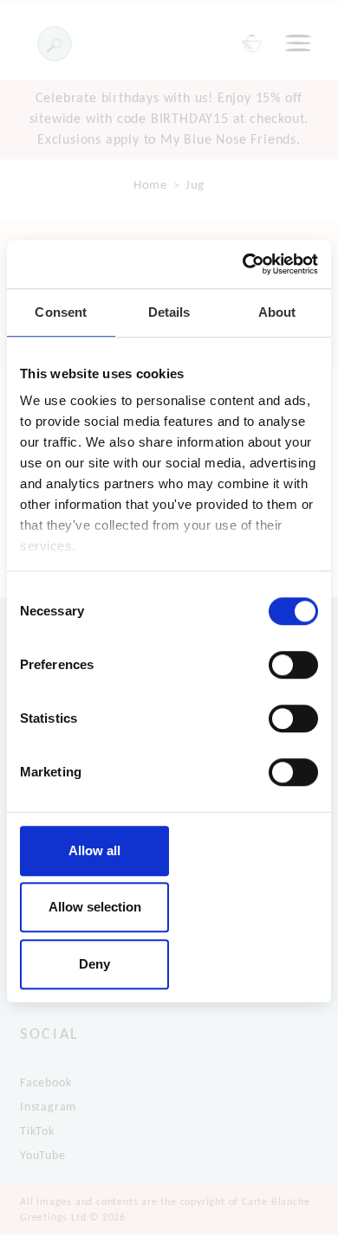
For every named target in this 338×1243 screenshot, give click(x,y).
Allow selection (95, 906)
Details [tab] (169, 312)
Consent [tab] (61, 312)
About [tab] (277, 312)
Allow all (94, 850)
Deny (94, 963)
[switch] (293, 665)
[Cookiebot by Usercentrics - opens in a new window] (243, 264)
